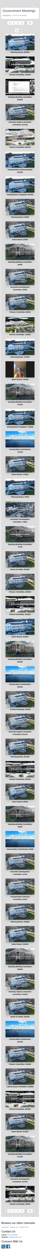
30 (30, 23)
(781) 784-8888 (12, 1235)
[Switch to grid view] (17, 30)
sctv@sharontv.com (15, 1237)
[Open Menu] (37, 4)
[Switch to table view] (20, 30)
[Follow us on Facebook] (8, 1246)
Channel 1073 (23, 1227)
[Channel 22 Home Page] (5, 3)
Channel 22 (14, 1227)
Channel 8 (4, 1227)
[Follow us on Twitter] (3, 1247)
